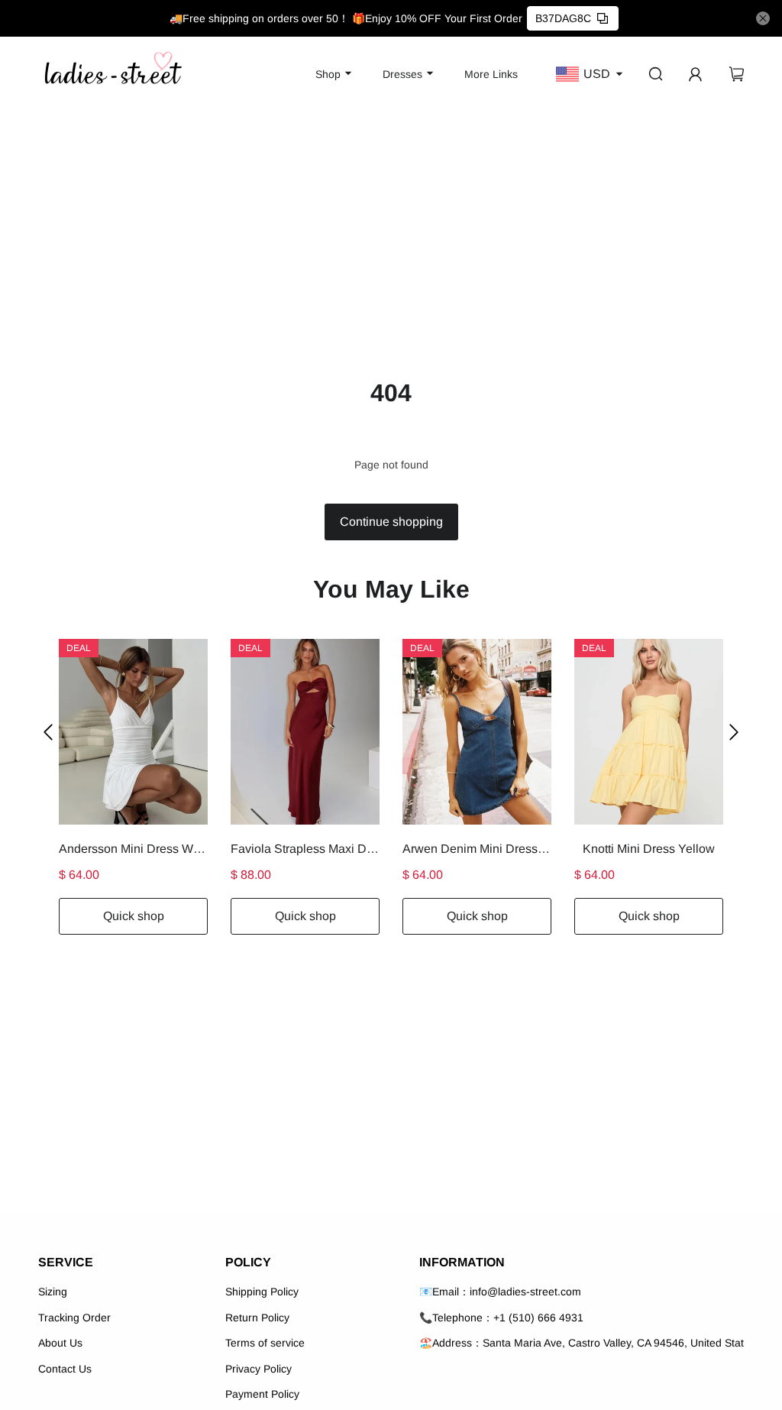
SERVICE (65, 1262)
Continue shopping (391, 521)
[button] (48, 732)
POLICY (248, 1262)
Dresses (402, 74)
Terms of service (265, 1343)
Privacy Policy (258, 1369)
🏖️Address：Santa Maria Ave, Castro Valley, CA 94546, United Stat (581, 1343)
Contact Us (65, 1369)
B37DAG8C (563, 18)
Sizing (52, 1291)
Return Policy (257, 1317)
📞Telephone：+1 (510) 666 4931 (501, 1317)
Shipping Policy (262, 1291)
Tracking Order (74, 1317)
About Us (60, 1343)
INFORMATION (462, 1262)
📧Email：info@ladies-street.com (500, 1291)
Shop (328, 74)
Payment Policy (262, 1394)
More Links (491, 74)
